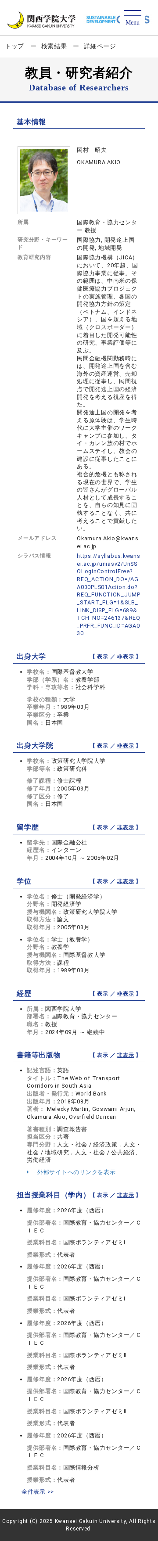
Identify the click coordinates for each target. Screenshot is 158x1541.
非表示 (125, 657)
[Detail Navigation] (132, 18)
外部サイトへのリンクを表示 (76, 1172)
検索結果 (54, 46)
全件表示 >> (38, 1491)
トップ (14, 46)
